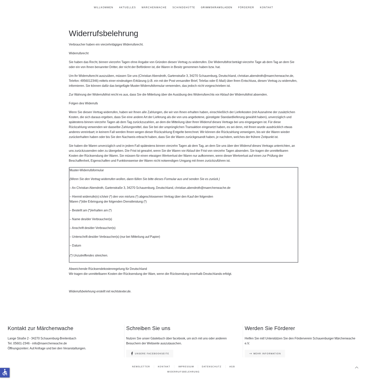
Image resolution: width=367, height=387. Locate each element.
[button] (356, 367)
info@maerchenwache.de (49, 343)
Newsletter (141, 366)
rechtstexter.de (121, 291)
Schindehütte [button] (183, 7)
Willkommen (103, 7)
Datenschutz (212, 366)
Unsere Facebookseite (152, 353)
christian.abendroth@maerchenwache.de (265, 75)
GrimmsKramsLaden (216, 7)
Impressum (186, 366)
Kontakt (266, 7)
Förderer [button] (246, 7)
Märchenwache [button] (154, 7)
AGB (232, 366)
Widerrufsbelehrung (183, 372)
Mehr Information (267, 353)
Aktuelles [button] (127, 7)
